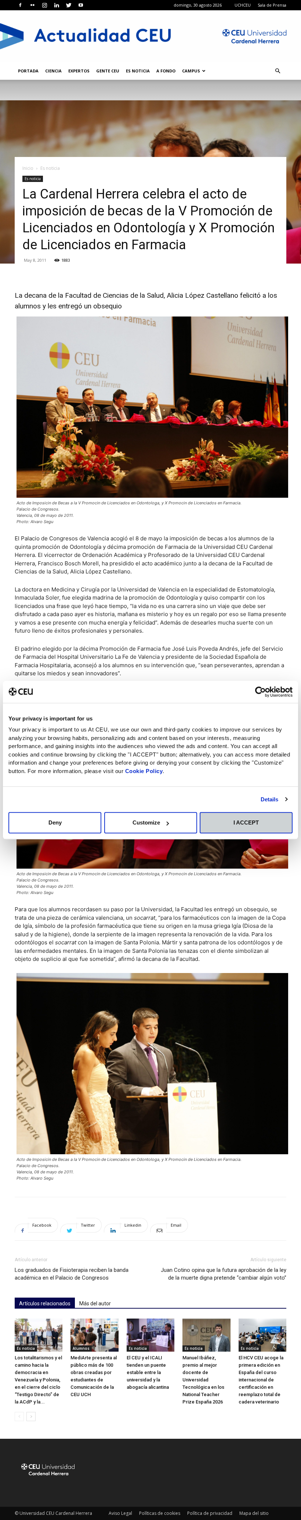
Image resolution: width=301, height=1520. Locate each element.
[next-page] (31, 1416)
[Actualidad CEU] (150, 36)
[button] (277, 71)
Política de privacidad (209, 1513)
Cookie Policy (144, 771)
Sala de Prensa (272, 5)
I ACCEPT (246, 822)
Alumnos (81, 1348)
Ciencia (53, 71)
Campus (191, 71)
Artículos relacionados (44, 1303)
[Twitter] (68, 5)
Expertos (79, 71)
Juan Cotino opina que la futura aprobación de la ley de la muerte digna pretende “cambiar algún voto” (223, 1274)
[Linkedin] (56, 5)
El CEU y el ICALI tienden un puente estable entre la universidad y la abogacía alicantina (148, 1372)
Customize (146, 822)
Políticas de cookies (159, 1513)
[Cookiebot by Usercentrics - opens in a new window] (260, 691)
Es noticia (138, 71)
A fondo (165, 71)
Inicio (27, 168)
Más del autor (95, 1303)
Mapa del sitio (254, 1513)
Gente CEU (107, 71)
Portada (28, 71)
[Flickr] (32, 5)
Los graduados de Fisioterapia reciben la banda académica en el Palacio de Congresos (71, 1274)
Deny (55, 822)
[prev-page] (19, 1416)
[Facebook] (20, 5)
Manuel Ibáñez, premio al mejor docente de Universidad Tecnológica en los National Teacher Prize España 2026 (203, 1380)
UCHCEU (243, 5)
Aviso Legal (120, 1513)
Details (270, 799)
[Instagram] (44, 5)
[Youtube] (80, 5)
